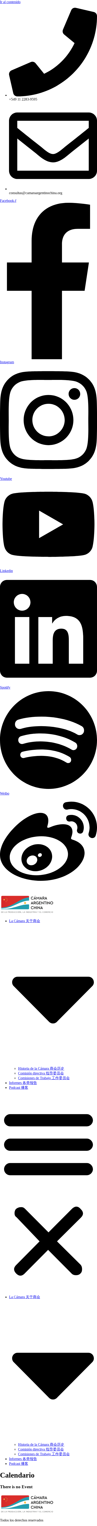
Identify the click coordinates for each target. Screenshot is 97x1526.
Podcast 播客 (18, 1087)
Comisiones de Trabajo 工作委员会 (44, 1078)
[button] (48, 1192)
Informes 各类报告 (23, 1083)
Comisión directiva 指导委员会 (41, 1073)
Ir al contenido (10, 2)
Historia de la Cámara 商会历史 (41, 1068)
